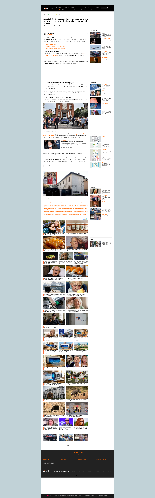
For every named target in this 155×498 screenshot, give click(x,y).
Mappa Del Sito (82, 471)
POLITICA (72, 7)
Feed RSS (73, 471)
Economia (98, 454)
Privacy (58, 496)
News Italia (109, 471)
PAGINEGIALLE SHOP (70, 495)
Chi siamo (50, 496)
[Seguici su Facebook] (77, 476)
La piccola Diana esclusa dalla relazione (55, 48)
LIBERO (56, 495)
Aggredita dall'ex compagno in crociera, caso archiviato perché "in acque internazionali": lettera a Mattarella (65, 209)
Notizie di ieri (45, 460)
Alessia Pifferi (47, 166)
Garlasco (69, 9)
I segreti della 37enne (50, 44)
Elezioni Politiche (82, 459)
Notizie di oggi (46, 459)
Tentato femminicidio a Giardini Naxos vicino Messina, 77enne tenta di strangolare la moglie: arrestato (64, 215)
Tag (103, 471)
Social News (98, 457)
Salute (61, 457)
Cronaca (45, 454)
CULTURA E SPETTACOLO (106, 38)
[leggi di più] (87, 34)
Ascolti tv (81, 9)
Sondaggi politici (87, 9)
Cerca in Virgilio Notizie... (60, 471)
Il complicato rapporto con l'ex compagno (55, 46)
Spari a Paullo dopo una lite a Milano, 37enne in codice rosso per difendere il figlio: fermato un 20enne (65, 203)
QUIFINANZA (97, 495)
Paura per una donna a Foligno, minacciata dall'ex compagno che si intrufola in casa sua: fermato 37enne (65, 206)
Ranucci (92, 9)
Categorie (90, 471)
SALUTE (103, 97)
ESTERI (84, 7)
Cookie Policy (62, 496)
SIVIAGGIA (92, 495)
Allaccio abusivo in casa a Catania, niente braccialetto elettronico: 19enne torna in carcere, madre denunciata (65, 212)
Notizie (48, 471)
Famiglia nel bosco (75, 9)
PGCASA (75, 495)
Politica (62, 454)
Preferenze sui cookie (68, 496)
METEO (103, 241)
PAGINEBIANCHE (80, 495)
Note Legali (55, 496)
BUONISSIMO (101, 495)
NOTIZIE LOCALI (104, 84)
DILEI (89, 495)
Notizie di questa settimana (48, 462)
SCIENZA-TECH (91, 7)
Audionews (104, 7)
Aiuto (73, 496)
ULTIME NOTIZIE (59, 7)
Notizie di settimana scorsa (48, 463)
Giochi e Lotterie (82, 457)
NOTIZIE (50, 8)
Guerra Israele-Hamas (101, 459)
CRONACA (67, 7)
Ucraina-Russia (63, 459)
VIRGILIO (59, 495)
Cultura (44, 457)
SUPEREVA (105, 495)
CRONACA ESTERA (105, 57)
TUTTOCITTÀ (86, 495)
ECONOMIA (78, 7)
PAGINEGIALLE (63, 495)
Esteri (79, 454)
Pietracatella (64, 9)
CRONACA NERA (53, 16)
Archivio (97, 471)
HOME (44, 16)
